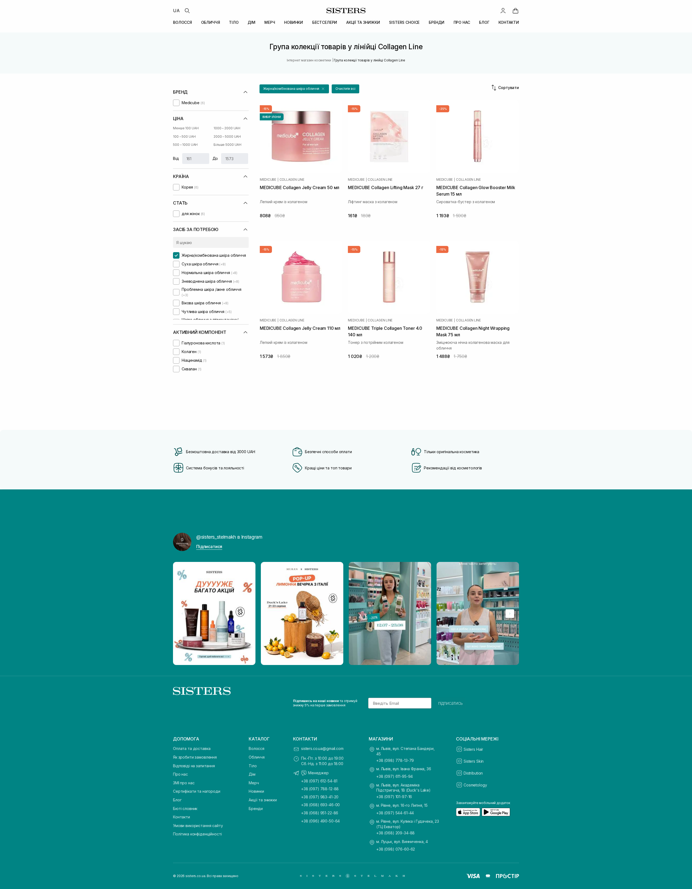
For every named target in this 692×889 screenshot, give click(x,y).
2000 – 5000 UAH (227, 136)
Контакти (181, 817)
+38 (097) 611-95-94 (394, 776)
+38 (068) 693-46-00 (320, 804)
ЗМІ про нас (183, 783)
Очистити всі (345, 89)
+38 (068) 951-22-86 (319, 813)
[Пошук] (187, 10)
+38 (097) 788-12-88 (320, 788)
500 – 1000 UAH (185, 145)
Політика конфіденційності (197, 834)
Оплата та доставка (191, 748)
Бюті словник (185, 808)
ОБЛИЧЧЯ (210, 22)
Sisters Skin (474, 761)
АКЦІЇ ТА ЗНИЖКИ (363, 22)
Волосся (256, 748)
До (215, 158)
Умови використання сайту (198, 825)
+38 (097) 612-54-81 (319, 781)
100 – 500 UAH (184, 136)
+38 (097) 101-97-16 (394, 796)
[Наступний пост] (509, 613)
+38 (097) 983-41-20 (319, 797)
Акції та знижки (263, 800)
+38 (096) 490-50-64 (320, 821)
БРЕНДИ (436, 22)
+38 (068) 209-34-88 (395, 833)
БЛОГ (484, 22)
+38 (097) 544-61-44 (395, 813)
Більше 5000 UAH (227, 145)
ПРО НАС (462, 22)
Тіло (253, 765)
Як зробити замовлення (195, 757)
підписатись (450, 703)
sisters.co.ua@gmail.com (322, 748)
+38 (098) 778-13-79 (395, 760)
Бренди (256, 808)
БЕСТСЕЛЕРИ (324, 22)
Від (176, 158)
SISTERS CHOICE (404, 22)
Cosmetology (475, 785)
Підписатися (209, 546)
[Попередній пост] (182, 613)
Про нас (180, 774)
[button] (294, 88)
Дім (252, 774)
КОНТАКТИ (508, 22)
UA (176, 10)
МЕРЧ (269, 22)
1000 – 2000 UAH (227, 128)
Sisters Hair (473, 749)
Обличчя (257, 757)
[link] (515, 10)
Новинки (256, 791)
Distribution (473, 773)
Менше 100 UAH (185, 128)
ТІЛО (233, 22)
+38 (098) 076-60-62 (395, 849)
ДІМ (251, 22)
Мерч (254, 783)
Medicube (268, 180)
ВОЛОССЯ (182, 22)
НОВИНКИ (293, 22)
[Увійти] (503, 10)
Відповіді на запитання (194, 765)
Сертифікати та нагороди (196, 791)
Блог (177, 800)
